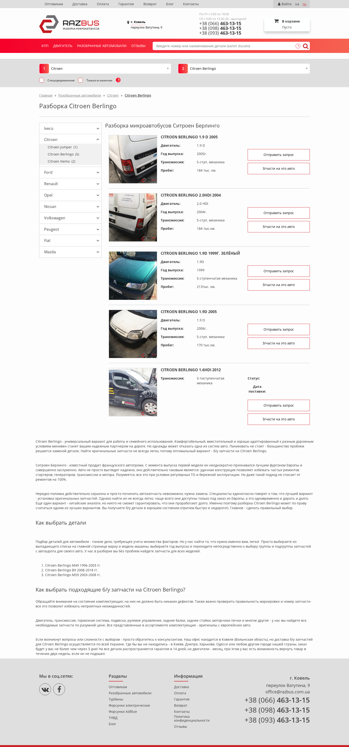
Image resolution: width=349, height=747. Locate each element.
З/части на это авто (279, 168)
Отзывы (138, 45)
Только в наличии (99, 80)
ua (297, 4)
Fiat (47, 240)
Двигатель (62, 45)
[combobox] (109, 68)
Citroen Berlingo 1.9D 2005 (189, 312)
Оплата (103, 4)
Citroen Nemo (61, 161)
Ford (48, 172)
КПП (45, 45)
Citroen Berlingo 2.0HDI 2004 (191, 195)
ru (304, 4)
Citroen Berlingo (63, 154)
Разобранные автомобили (102, 45)
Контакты (191, 4)
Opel (48, 195)
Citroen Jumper (62, 147)
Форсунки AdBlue (123, 712)
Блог (170, 4)
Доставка (79, 4)
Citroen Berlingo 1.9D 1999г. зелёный (200, 253)
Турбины (116, 699)
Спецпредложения (61, 80)
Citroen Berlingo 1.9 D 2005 (189, 137)
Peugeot (51, 229)
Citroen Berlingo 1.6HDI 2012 (191, 370)
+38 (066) (220, 23)
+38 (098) (220, 28)
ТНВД (113, 718)
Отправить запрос (279, 154)
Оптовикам (54, 4)
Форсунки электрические (129, 705)
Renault (51, 183)
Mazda (50, 251)
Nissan (50, 206)
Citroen (50, 139)
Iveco (48, 128)
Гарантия (126, 4)
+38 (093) (220, 33)
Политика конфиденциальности (192, 718)
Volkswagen (54, 218)
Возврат (150, 4)
